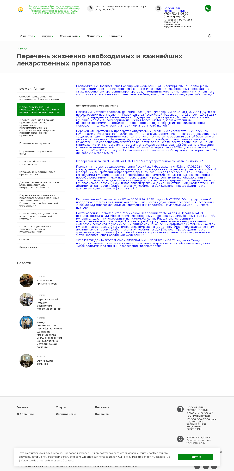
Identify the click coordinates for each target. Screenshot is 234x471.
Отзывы (24, 239)
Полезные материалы (35, 143)
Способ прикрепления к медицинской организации (39, 98)
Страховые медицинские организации (37, 173)
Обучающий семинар (45, 362)
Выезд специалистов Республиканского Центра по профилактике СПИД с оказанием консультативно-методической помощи (49, 335)
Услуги (46, 36)
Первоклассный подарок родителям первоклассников (49, 304)
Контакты (115, 36)
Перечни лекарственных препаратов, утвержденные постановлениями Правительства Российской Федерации (39, 200)
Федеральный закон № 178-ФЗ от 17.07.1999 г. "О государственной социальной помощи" (139, 161)
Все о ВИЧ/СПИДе (32, 88)
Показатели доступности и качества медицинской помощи (38, 216)
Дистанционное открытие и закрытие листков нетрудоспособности (39, 185)
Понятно (195, 456)
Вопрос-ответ (29, 247)
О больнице (25, 414)
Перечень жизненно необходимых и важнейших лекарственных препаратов (39, 109)
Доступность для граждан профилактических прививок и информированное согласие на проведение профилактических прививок (37, 127)
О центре (26, 36)
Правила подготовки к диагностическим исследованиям (35, 229)
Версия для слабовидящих (174, 9)
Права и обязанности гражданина (34, 163)
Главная (22, 407)
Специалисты (69, 36)
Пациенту (93, 36)
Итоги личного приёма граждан (48, 282)
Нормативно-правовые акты (36, 152)
